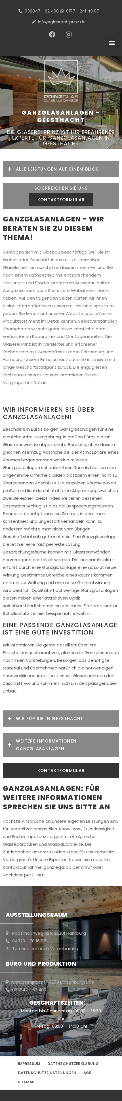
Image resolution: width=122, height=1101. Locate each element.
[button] (111, 42)
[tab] (61, 169)
